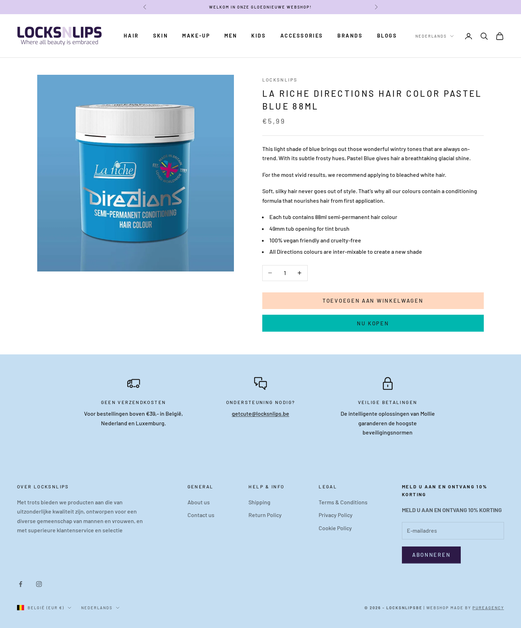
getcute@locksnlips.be (260, 413)
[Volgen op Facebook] (20, 584)
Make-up (196, 36)
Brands (350, 36)
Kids (258, 36)
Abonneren (431, 554)
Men (230, 36)
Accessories (302, 36)
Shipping (259, 502)
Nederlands (431, 36)
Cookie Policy (335, 528)
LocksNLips (280, 80)
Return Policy (265, 514)
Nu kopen (373, 323)
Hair (131, 36)
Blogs (387, 36)
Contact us (200, 514)
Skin (160, 36)
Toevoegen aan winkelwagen (373, 300)
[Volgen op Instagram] (39, 584)
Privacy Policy (336, 514)
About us (198, 502)
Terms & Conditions (343, 502)
